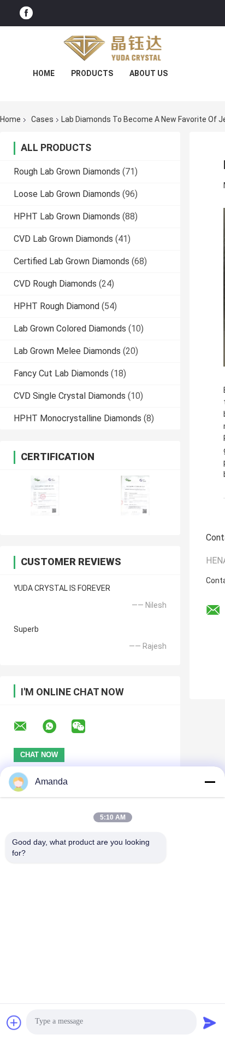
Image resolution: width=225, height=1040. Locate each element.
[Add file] (14, 1022)
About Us (148, 73)
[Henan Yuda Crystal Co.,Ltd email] (27, 726)
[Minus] (209, 781)
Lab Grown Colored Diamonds (70, 328)
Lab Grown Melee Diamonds (67, 351)
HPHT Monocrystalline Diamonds (77, 418)
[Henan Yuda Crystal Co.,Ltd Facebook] (26, 13)
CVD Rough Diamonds (55, 283)
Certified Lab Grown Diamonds (71, 261)
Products (92, 73)
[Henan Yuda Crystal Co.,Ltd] (112, 48)
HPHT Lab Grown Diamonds (67, 216)
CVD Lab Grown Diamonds (63, 239)
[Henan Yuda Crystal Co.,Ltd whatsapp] (56, 726)
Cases (42, 119)
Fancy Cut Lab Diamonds (61, 373)
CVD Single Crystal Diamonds (70, 396)
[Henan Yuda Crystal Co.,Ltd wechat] (85, 726)
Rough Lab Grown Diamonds (67, 171)
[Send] (209, 1022)
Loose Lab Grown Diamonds (67, 194)
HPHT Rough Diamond (56, 306)
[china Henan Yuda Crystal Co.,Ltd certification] (45, 495)
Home (44, 73)
